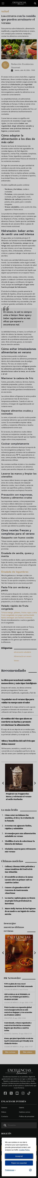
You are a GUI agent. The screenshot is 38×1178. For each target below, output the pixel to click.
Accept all (19, 1156)
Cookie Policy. (24, 1150)
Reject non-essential (19, 1163)
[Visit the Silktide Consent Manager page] (30, 1170)
